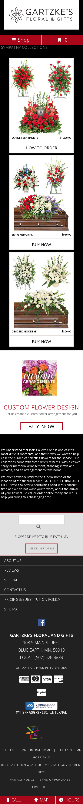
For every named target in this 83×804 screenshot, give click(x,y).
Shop (24, 39)
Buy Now (41, 244)
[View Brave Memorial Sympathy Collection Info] (41, 194)
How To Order (41, 147)
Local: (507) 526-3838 (41, 657)
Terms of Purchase (54, 779)
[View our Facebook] (41, 624)
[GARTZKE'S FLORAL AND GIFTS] (41, 28)
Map (43, 800)
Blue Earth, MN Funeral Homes (27, 750)
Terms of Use (41, 787)
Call (15, 800)
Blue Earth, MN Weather (21, 765)
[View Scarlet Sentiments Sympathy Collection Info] (41, 97)
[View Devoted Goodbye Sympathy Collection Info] (41, 291)
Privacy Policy (22, 779)
